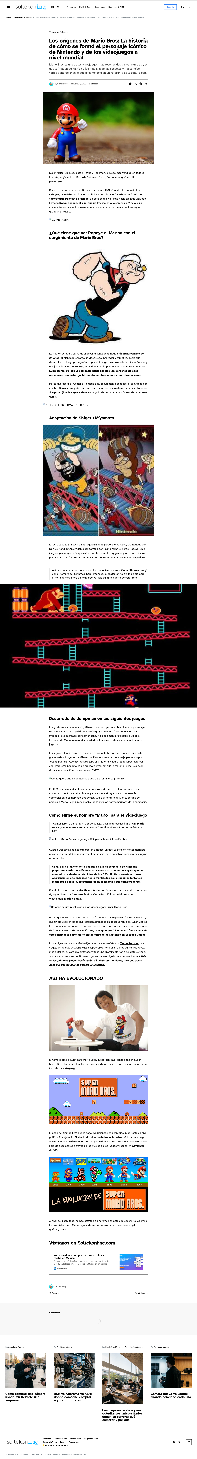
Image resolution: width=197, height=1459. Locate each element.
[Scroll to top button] (189, 1442)
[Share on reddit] (140, 83)
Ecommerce (75, 1439)
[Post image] (25, 1370)
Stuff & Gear (61, 1439)
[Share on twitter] (135, 83)
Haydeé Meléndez (113, 1347)
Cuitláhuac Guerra (16, 1347)
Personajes (74, 1442)
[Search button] (189, 7)
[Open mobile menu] (8, 7)
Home (8, 17)
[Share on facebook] (130, 83)
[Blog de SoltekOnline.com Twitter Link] (57, 7)
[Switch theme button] (182, 7)
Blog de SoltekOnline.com (75, 1454)
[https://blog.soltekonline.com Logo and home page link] (31, 7)
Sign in (170, 7)
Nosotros (46, 1439)
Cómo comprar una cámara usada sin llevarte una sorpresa (25, 1397)
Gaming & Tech (49, 1442)
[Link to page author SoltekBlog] (51, 1286)
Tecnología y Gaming (23, 17)
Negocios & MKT (92, 1439)
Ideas (63, 1442)
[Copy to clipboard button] (146, 83)
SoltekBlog (62, 84)
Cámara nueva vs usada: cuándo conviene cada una (171, 1395)
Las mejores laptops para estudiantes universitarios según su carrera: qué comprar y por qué (122, 1415)
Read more (140, 1293)
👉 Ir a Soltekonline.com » (55, 1445)
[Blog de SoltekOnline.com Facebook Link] (53, 7)
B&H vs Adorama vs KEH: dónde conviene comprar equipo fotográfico (73, 1397)
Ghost (58, 1454)
